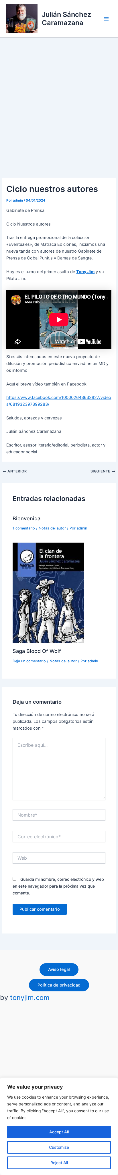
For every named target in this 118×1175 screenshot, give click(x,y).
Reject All (59, 1162)
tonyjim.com (30, 997)
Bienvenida (26, 518)
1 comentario (24, 528)
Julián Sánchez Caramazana (66, 18)
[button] (59, 969)
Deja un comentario (29, 661)
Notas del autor (52, 528)
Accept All (59, 1131)
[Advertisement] (59, 99)
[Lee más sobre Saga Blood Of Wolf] (48, 592)
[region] (59, 1126)
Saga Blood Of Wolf (37, 651)
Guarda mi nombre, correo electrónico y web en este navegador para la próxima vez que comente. (58, 886)
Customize (59, 1147)
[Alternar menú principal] (106, 19)
